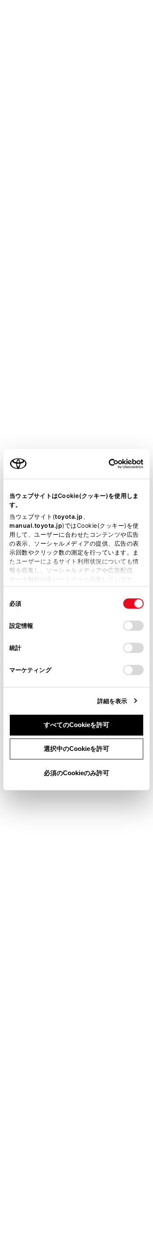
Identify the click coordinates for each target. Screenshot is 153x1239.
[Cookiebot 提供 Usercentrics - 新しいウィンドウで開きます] (106, 464)
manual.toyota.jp (35, 525)
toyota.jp (69, 516)
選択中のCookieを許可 (76, 748)
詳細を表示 (112, 700)
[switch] (133, 626)
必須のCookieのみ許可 (76, 772)
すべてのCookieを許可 (76, 724)
